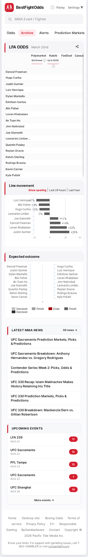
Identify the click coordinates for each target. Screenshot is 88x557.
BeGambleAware (32, 530)
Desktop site (31, 518)
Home (12, 518)
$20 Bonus (37, 60)
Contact (54, 530)
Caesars (80, 55)
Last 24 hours (57, 190)
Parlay (58, 7)
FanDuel (66, 55)
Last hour (74, 190)
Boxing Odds (54, 518)
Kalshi (53, 55)
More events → (44, 500)
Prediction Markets (70, 33)
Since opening (37, 190)
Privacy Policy (35, 524)
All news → (70, 330)
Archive (27, 33)
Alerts (44, 33)
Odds (11, 33)
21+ (52, 524)
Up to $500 (53, 60)
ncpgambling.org (58, 546)
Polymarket (38, 55)
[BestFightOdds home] (9, 7)
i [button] (44, 60)
